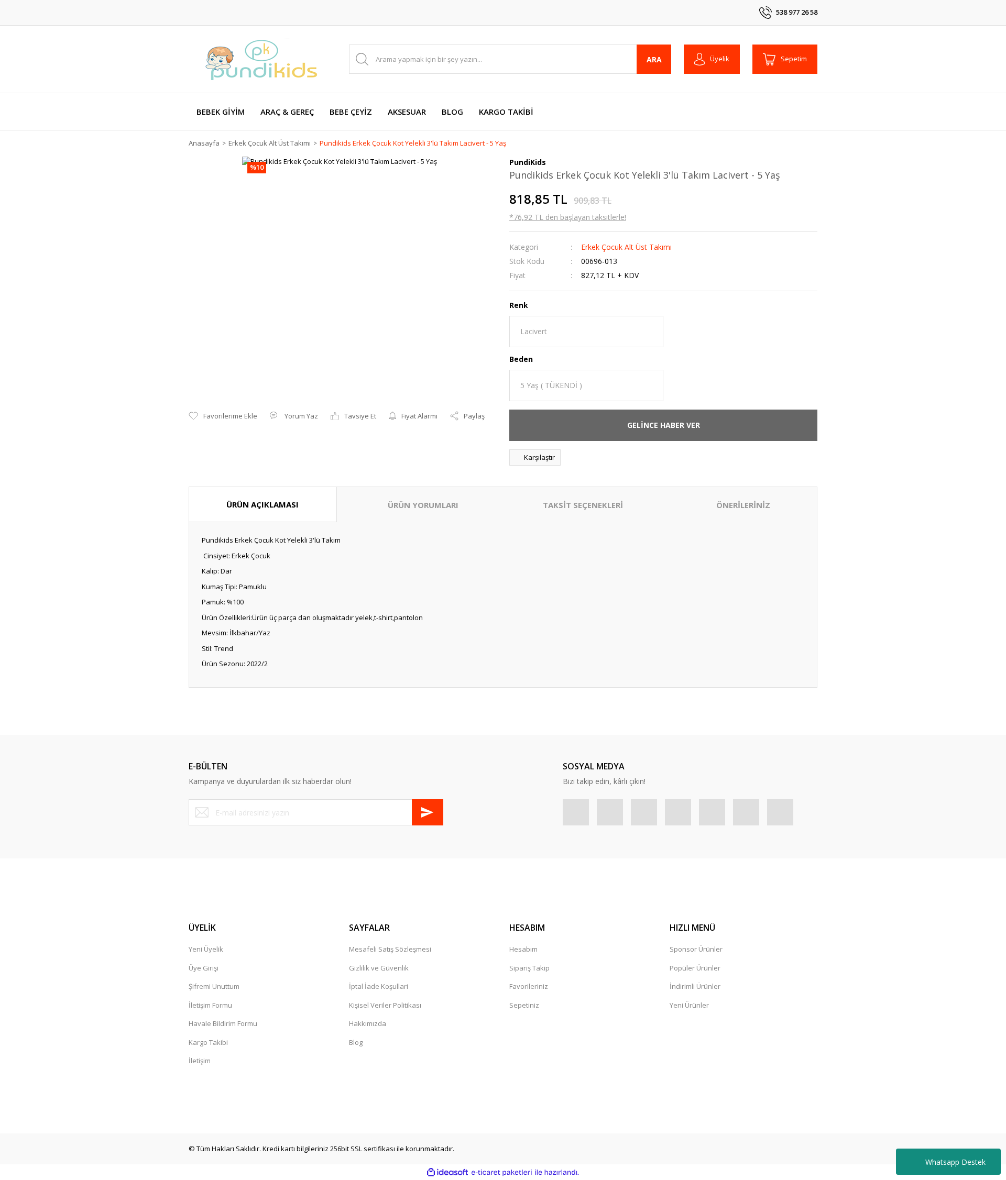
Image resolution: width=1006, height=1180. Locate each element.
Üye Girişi (203, 968)
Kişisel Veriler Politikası (385, 1005)
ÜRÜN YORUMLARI (423, 505)
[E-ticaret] (501, 1172)
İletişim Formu (210, 1005)
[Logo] (262, 59)
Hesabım (523, 949)
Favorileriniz (528, 986)
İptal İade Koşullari (378, 986)
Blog (356, 1042)
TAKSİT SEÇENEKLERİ (583, 505)
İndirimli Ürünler (695, 986)
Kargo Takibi (208, 1042)
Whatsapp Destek (955, 1162)
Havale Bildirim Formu (223, 1023)
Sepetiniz (524, 1005)
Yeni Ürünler (689, 1005)
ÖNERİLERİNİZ (743, 505)
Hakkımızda (367, 1023)
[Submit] (427, 812)
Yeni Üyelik (206, 949)
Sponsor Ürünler (696, 949)
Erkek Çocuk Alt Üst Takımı (626, 247)
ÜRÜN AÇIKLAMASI (262, 504)
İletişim (200, 1060)
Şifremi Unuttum (214, 986)
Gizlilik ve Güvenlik (379, 968)
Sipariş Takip (529, 968)
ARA (654, 59)
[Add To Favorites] (223, 416)
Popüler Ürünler (695, 968)
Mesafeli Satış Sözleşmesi (390, 949)
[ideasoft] (447, 1172)
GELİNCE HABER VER (663, 425)
